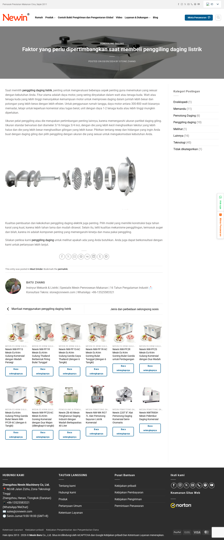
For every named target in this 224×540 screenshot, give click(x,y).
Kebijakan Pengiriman (128, 499)
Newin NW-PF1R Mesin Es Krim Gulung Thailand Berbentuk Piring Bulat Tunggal (41, 356)
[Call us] (192, 4)
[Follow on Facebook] (178, 4)
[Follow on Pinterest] (195, 4)
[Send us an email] (188, 4)
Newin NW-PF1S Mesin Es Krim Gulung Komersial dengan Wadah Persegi (14, 356)
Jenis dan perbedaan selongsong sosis (134, 309)
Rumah (39, 17)
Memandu (179, 108)
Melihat (178, 129)
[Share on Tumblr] (100, 257)
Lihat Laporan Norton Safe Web (181, 505)
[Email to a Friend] (75, 257)
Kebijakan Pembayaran (129, 492)
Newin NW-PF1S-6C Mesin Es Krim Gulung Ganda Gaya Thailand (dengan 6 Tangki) (70, 356)
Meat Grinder (36, 269)
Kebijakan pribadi (125, 485)
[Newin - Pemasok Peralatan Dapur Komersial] (16, 17)
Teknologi (179, 142)
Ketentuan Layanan (71, 512)
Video (119, 17)
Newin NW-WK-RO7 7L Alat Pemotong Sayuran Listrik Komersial (96, 417)
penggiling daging (43, 240)
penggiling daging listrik (37, 90)
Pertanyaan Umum (70, 506)
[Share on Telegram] (106, 257)
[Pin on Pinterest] (81, 257)
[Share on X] (68, 257)
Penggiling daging (112, 43)
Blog (155, 17)
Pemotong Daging (184, 115)
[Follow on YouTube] (199, 4)
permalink (63, 269)
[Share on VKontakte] (87, 257)
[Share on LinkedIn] (93, 257)
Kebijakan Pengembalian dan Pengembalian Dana (72, 530)
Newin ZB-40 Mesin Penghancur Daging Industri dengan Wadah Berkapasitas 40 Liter (70, 419)
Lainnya (178, 135)
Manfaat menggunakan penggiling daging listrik (41, 309)
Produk (49, 17)
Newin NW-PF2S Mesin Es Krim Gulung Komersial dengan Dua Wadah (150, 354)
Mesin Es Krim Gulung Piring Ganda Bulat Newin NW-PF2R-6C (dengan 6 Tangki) (16, 419)
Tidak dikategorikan (185, 149)
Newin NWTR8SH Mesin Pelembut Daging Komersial (148, 416)
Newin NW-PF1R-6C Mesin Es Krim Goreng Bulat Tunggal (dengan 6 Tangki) (96, 356)
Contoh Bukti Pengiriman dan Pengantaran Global (85, 17)
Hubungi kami (67, 492)
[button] (218, 17)
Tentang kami (67, 485)
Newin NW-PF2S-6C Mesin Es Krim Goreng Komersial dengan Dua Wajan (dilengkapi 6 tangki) (43, 419)
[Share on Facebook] (62, 257)
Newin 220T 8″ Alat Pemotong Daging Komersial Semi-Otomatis (123, 417)
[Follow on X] (185, 4)
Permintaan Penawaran (129, 506)
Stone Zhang (127, 61)
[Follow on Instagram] (182, 4)
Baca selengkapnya (16, 371)
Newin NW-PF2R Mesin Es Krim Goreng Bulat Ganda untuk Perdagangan (124, 354)
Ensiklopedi (180, 102)
